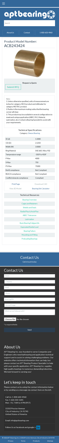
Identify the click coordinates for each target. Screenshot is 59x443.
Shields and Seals (29, 207)
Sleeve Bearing (34, 133)
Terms (23, 441)
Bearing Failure (29, 231)
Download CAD (41, 184)
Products (36, 441)
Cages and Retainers (29, 203)
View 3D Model (15, 188)
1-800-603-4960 (46, 32)
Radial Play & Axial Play (29, 211)
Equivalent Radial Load (29, 227)
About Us (10, 32)
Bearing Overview (30, 200)
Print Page (16, 184)
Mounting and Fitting (29, 235)
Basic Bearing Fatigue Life (29, 223)
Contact (27, 32)
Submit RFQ (13, 87)
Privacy (10, 441)
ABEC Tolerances (29, 215)
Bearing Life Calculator (41, 188)
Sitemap (50, 441)
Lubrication (29, 219)
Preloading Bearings (29, 239)
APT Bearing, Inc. (13, 438)
